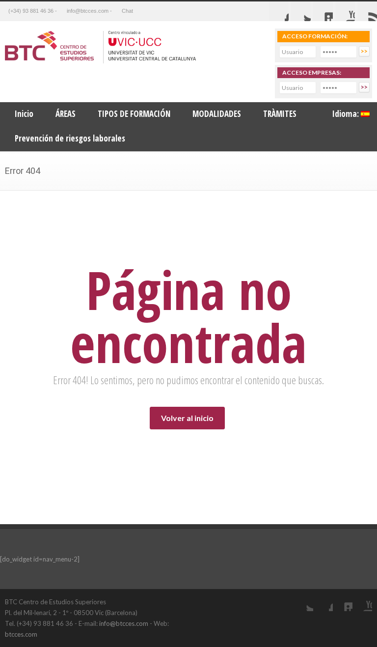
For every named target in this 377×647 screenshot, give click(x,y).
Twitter (301, 11)
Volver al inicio (187, 417)
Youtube (345, 11)
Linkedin (323, 11)
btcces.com (21, 634)
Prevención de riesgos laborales (70, 138)
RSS (367, 11)
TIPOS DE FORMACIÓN (134, 113)
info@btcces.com (123, 623)
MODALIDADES (216, 113)
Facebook (279, 11)
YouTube (362, 601)
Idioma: (346, 113)
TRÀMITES (279, 113)
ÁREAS (65, 113)
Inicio (24, 113)
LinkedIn (342, 601)
